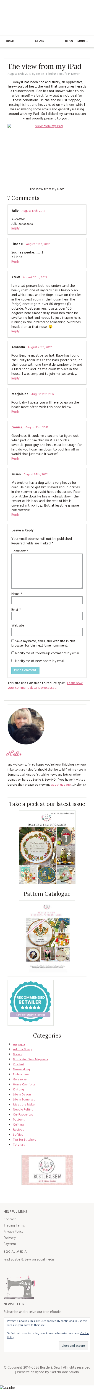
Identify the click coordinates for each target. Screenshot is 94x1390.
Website (17, 625)
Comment (19, 551)
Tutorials (19, 1144)
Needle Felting (23, 1109)
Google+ (47, 1268)
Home (10, 41)
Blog (69, 41)
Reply (15, 228)
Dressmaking (21, 1069)
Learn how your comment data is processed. (45, 686)
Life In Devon (71, 74)
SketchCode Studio (64, 1372)
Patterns (19, 1119)
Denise (17, 427)
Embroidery (21, 1074)
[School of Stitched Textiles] (31, 1002)
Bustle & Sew (47, 18)
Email (16, 610)
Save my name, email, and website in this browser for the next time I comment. (43, 644)
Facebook (7, 1268)
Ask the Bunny (22, 1049)
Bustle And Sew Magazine (30, 1059)
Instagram (27, 1268)
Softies (18, 1134)
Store (39, 41)
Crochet (18, 1064)
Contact (10, 1219)
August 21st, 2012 (42, 394)
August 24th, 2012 (36, 474)
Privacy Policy (13, 1232)
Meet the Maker (24, 1104)
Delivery (10, 1238)
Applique (19, 1044)
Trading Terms (14, 1225)
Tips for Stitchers (24, 1139)
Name (16, 594)
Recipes (18, 1129)
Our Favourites (23, 1114)
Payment (10, 1244)
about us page (61, 784)
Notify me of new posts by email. (40, 661)
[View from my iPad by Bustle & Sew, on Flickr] (47, 153)
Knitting (18, 1089)
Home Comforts (24, 1084)
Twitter (17, 1268)
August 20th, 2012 (35, 277)
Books (17, 1054)
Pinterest (37, 1268)
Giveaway (20, 1079)
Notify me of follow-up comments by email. (47, 653)
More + (82, 41)
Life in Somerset (24, 1099)
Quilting (18, 1124)
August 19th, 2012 (33, 211)
